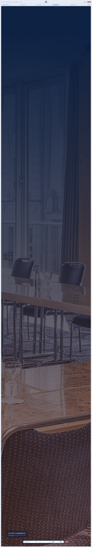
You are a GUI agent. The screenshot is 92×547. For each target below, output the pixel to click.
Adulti (52, 541)
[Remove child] (62, 541)
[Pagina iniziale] (46, 2)
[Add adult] (53, 541)
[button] (84, 545)
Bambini (59, 541)
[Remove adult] (54, 541)
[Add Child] (60, 541)
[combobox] (30, 542)
